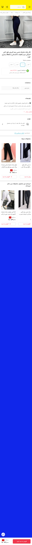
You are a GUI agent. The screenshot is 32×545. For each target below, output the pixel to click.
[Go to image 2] (1, 46)
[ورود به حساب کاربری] (7, 7)
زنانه (12, 12)
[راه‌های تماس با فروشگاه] (3, 534)
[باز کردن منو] (29, 6)
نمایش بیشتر (29, 112)
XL (17, 65)
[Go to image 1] (3, 46)
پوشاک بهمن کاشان (27, 12)
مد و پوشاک (17, 12)
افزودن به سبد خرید (22, 541)
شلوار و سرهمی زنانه (4, 12)
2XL (11, 65)
